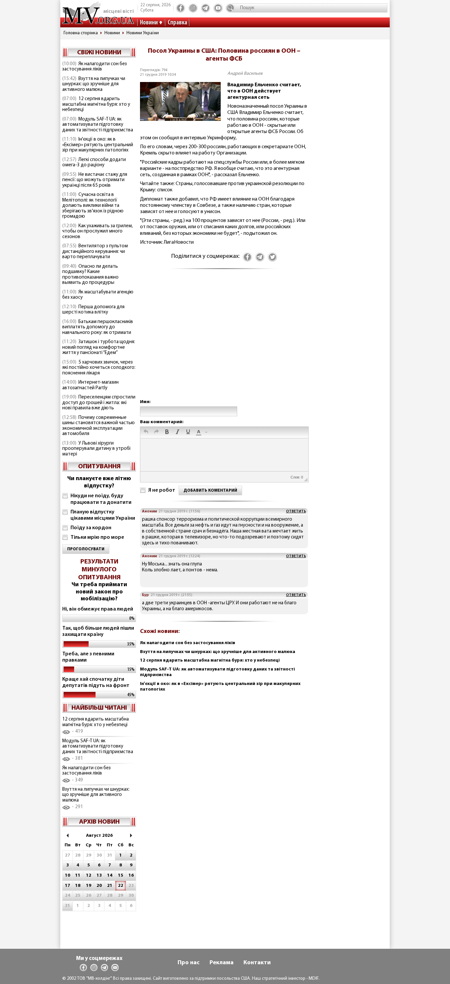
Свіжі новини (99, 52)
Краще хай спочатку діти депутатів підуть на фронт (95, 682)
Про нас (189, 963)
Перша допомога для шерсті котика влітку (93, 310)
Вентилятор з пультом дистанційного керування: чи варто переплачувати (95, 252)
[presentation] (146, 432)
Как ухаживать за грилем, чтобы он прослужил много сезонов (97, 231)
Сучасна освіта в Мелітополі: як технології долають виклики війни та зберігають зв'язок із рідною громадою (93, 205)
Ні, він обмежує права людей (97, 609)
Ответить (296, 511)
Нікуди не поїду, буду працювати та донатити (100, 499)
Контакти (257, 963)
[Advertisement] (224, 340)
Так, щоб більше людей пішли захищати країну (98, 631)
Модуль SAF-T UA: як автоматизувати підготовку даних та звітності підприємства (97, 125)
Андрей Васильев (245, 73)
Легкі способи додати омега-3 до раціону (94, 162)
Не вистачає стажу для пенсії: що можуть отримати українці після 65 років (94, 180)
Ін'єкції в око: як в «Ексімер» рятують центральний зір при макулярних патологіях (97, 145)
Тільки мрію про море (97, 537)
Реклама (222, 963)
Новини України (143, 33)
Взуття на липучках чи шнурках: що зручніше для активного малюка (93, 84)
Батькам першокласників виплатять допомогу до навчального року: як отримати (97, 327)
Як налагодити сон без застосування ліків (94, 67)
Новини (149, 22)
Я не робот (161, 490)
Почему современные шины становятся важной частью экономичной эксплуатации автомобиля (98, 426)
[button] (146, 432)
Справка (177, 22)
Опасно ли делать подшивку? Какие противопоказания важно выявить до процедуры (90, 275)
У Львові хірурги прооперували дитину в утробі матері (96, 449)
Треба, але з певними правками (88, 657)
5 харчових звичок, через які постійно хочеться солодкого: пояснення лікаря (98, 368)
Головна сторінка (81, 33)
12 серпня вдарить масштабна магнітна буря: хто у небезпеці (96, 104)
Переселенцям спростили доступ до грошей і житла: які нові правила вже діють (98, 403)
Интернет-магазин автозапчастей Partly (90, 385)
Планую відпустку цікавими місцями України (102, 515)
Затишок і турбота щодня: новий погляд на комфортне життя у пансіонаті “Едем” (98, 347)
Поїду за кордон (90, 528)
